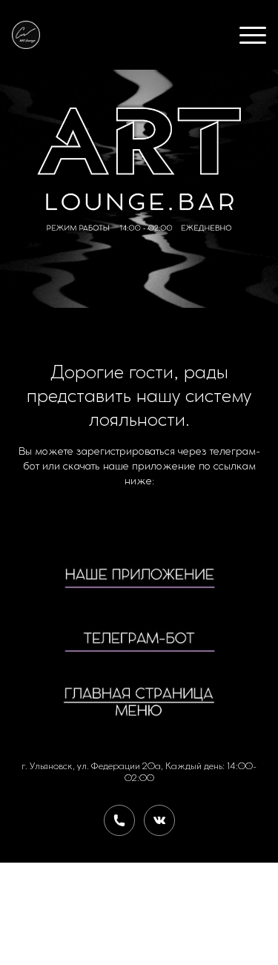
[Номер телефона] (119, 820)
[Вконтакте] (159, 820)
